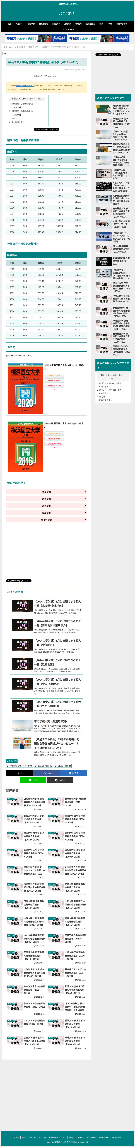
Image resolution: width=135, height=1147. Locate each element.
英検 (24, 1137)
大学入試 (32, 1137)
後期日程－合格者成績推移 (22, 111)
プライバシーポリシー (86, 1137)
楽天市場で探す (54, 380)
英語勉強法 (53, 1137)
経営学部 (46, 505)
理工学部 (46, 512)
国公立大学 (13, 761)
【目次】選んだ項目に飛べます (24, 99)
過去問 (14, 119)
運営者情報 (117, 1137)
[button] (60, 780)
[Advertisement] (46, 553)
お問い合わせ (104, 1137)
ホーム (16, 1137)
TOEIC (63, 1137)
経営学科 (17, 107)
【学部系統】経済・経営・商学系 (20, 766)
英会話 (71, 1137)
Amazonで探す (54, 375)
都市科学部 (46, 519)
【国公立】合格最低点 (44, 766)
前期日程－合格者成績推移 (22, 104)
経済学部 (46, 498)
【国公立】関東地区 (64, 766)
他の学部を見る (17, 122)
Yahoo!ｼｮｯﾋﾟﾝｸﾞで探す (54, 386)
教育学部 (46, 491)
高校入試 (42, 1137)
